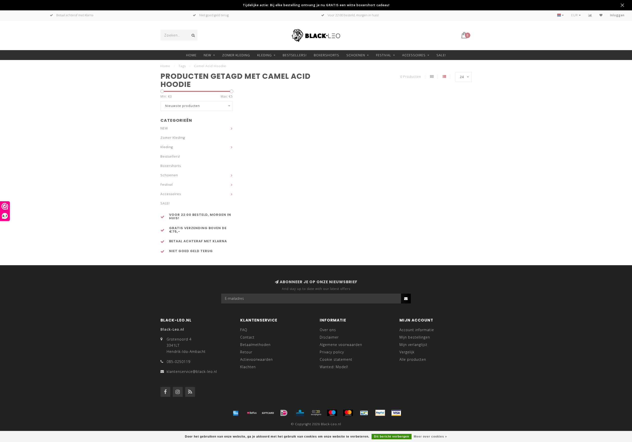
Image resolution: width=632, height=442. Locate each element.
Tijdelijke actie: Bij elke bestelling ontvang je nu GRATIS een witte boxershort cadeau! (316, 5)
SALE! (441, 55)
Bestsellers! (295, 55)
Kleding (264, 55)
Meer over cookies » (430, 436)
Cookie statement (336, 359)
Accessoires (414, 55)
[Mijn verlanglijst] (601, 15)
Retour (246, 352)
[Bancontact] (364, 413)
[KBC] (300, 413)
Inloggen (617, 15)
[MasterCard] (348, 413)
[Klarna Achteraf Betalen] (316, 413)
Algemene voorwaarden (341, 344)
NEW (207, 55)
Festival (383, 55)
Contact (247, 337)
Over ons (328, 329)
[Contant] (268, 413)
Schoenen (355, 55)
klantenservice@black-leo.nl (192, 371)
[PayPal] (380, 413)
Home (191, 55)
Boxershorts (326, 55)
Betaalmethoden (255, 344)
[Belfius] (252, 413)
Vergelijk (407, 352)
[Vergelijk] (590, 15)
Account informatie (416, 329)
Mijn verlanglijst (413, 344)
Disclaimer (329, 337)
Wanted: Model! (334, 366)
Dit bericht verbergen (391, 436)
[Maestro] (332, 413)
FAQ (243, 329)
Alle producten (412, 359)
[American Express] (236, 413)
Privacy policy (332, 352)
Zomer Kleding (236, 55)
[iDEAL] (284, 413)
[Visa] (396, 413)
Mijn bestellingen (414, 337)
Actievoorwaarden (256, 359)
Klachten (248, 366)
